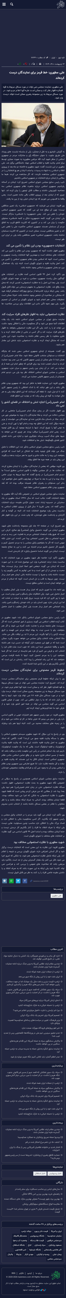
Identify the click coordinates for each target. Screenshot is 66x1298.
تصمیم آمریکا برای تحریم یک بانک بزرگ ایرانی (40, 1015)
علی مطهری (56, 895)
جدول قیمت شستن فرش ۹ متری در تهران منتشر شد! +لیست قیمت (33, 1210)
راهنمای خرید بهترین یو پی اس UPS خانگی (41, 1194)
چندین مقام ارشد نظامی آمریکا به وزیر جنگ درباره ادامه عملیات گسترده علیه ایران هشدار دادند (33, 965)
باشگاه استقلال (19, 1245)
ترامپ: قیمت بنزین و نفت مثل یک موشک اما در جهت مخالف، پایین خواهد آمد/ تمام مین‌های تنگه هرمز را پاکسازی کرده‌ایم (33, 983)
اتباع (29, 1245)
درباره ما (39, 1273)
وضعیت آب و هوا (20, 1240)
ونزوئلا (18, 1254)
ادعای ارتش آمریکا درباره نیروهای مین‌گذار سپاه (39, 1000)
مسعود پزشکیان (55, 1245)
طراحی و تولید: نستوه (31, 1290)
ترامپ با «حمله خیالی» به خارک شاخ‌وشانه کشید (39, 1005)
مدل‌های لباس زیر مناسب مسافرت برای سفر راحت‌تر (37, 1189)
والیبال (10, 1254)
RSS (13, 1273)
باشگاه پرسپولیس (37, 1236)
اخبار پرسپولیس (55, 1173)
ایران (53, 57)
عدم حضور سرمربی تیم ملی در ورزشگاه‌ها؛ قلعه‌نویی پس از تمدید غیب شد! (32, 1034)
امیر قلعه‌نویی (20, 1249)
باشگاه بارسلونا (35, 1249)
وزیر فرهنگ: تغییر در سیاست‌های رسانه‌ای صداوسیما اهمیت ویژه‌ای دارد (34, 1021)
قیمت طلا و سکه (37, 1240)
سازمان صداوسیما (54, 1236)
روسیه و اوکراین (43, 1254)
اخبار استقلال (40, 1173)
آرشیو (29, 1273)
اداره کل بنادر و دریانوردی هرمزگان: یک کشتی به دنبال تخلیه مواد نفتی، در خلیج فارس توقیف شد (32, 957)
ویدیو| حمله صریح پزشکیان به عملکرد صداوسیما (39, 1137)
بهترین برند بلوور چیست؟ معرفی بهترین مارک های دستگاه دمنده (32, 1199)
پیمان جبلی (57, 1254)
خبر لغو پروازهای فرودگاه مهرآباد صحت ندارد (41, 1028)
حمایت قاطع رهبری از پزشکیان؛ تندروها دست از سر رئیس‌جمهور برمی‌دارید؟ (32, 1156)
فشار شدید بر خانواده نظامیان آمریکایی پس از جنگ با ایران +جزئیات (35, 1149)
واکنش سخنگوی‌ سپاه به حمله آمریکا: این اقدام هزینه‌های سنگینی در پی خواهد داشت (35, 1042)
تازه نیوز (33, 4)
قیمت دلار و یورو (41, 1231)
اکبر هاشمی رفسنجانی (53, 1249)
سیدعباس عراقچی (54, 1240)
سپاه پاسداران (40, 1245)
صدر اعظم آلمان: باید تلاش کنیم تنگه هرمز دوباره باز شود (35, 1057)
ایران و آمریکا (56, 1231)
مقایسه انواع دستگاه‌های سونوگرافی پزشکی (41, 1204)
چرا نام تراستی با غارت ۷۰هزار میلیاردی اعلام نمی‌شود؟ (36, 1010)
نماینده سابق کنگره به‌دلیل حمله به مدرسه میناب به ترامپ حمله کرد (32, 1050)
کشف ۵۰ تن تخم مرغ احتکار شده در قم (42, 1142)
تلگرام (21, 1273)
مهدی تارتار (29, 1254)
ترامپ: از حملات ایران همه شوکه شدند (43, 972)
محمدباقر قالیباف (20, 1236)
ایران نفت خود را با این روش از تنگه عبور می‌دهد (39, 976)
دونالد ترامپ (26, 1231)
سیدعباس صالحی (54, 1259)
